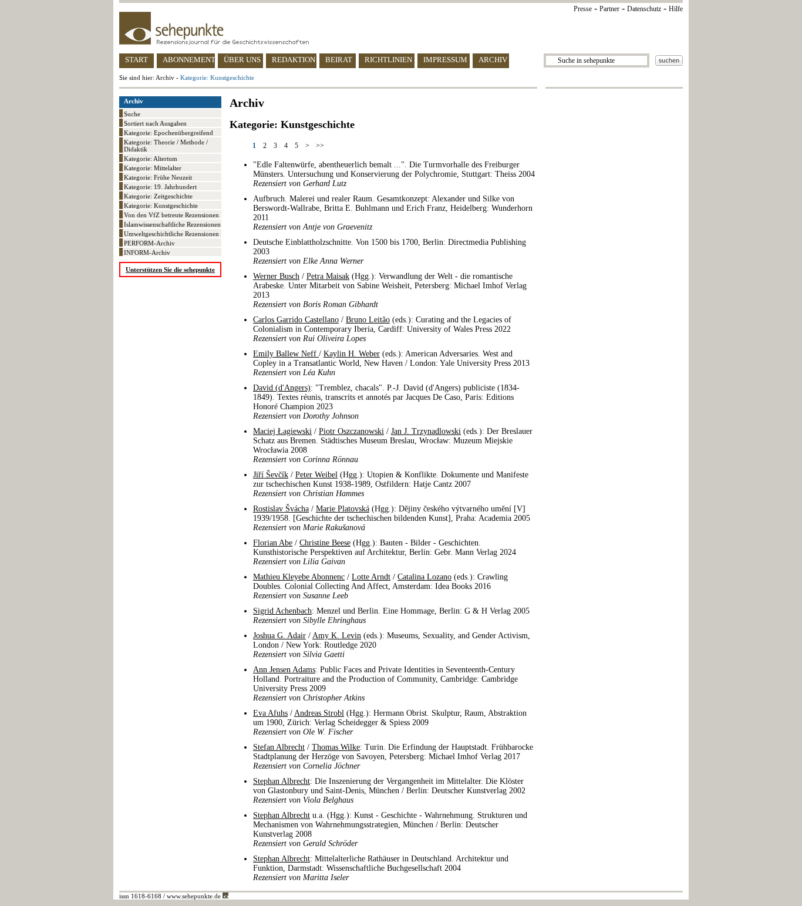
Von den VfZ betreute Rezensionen (171, 214)
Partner (609, 9)
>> (320, 146)
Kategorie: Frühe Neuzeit (158, 177)
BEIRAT (338, 59)
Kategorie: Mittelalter (152, 167)
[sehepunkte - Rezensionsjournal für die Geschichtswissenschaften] (401, 28)
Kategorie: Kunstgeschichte (161, 205)
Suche (132, 113)
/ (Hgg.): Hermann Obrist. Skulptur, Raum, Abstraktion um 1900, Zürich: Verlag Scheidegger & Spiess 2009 (390, 722)
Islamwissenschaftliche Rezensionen (172, 224)
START (136, 59)
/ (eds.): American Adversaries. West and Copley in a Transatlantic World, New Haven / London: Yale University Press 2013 (391, 363)
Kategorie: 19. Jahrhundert (160, 186)
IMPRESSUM (445, 59)
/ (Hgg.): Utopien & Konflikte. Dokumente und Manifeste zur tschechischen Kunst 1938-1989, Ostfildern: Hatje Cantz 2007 (390, 484)
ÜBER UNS (242, 59)
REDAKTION (293, 59)
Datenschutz (644, 9)
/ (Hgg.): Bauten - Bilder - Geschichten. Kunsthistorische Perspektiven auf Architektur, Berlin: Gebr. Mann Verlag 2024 (384, 552)
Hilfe (676, 9)
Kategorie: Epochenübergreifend (168, 132)
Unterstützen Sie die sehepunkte (170, 269)
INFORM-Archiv (147, 252)
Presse (583, 9)
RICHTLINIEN (388, 59)
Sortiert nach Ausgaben (155, 123)
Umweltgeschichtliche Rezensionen (171, 233)
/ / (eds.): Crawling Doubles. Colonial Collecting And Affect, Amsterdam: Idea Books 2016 (380, 586)
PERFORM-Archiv (149, 243)
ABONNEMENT (189, 59)
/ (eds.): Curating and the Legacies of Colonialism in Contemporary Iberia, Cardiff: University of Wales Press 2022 (382, 329)
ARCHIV (492, 59)
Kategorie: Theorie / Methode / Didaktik (166, 146)
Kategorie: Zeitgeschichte (158, 196)
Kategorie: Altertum (150, 158)
